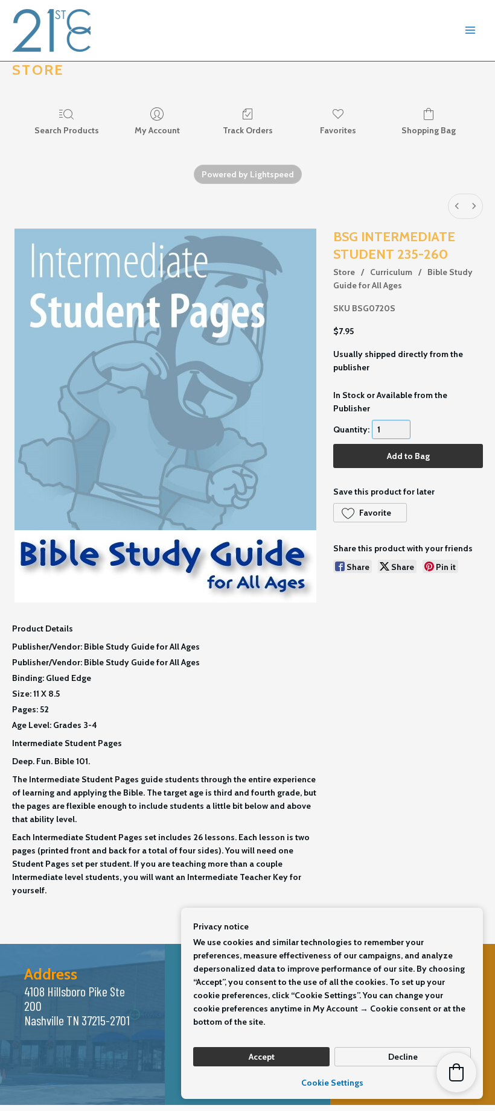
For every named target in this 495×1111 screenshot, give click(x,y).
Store (344, 272)
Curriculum (391, 272)
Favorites (338, 130)
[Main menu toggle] (470, 30)
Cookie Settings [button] (332, 1082)
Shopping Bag (428, 130)
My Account (157, 130)
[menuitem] (457, 206)
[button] (370, 512)
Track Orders (248, 130)
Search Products (66, 130)
